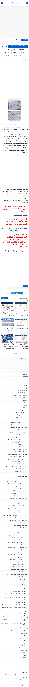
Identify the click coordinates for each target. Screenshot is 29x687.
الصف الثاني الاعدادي (22, 510)
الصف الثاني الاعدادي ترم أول (20, 517)
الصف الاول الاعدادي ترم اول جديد (19, 461)
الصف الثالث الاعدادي (22, 488)
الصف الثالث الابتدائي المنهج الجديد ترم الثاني (17, 481)
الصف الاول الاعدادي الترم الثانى (20, 449)
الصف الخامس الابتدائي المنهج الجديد (19, 539)
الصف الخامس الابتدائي (22, 532)
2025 (26, 378)
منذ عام (25, 310)
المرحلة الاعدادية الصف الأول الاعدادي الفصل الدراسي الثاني (15, 616)
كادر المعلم (24, 672)
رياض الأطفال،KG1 (23, 669)
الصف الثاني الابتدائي (22, 503)
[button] (21, 293)
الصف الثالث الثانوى (22, 500)
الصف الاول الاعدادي (22, 444)
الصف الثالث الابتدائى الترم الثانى (19, 478)
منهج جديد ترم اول (23, 679)
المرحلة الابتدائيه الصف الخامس (20, 602)
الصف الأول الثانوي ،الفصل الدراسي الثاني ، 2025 (16, 466)
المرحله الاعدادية (23, 638)
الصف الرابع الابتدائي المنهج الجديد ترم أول (17, 559)
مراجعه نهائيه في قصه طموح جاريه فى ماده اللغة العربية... (21, 346)
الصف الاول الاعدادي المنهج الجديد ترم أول (17, 454)
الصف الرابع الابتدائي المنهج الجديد (19, 552)
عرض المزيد (4, 298)
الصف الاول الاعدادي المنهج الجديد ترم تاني (17, 459)
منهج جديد (25, 677)
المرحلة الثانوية (23, 633)
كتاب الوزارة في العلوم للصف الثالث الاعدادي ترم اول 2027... (10, 39)
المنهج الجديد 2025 (23, 647)
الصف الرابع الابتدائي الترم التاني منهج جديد (17, 547)
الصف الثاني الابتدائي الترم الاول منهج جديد (17, 505)
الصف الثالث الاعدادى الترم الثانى (19, 490)
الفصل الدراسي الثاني (22, 584)
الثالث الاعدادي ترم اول (22, 415)
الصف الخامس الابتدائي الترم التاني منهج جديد (17, 535)
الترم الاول (25, 400)
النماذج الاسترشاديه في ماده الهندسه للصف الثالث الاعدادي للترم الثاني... (21, 330)
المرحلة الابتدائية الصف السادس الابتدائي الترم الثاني (15, 597)
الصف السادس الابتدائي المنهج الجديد (19, 571)
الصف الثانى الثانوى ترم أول (21, 527)
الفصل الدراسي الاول (22, 581)
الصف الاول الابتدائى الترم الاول (20, 437)
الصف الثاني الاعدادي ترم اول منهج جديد (18, 520)
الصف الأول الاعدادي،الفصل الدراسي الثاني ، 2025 (16, 464)
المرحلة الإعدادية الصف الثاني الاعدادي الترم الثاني (16, 630)
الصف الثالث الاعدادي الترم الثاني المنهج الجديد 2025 (18, 46)
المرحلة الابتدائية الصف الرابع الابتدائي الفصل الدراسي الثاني (15, 594)
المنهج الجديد (24, 645)
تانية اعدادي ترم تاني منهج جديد (20, 657)
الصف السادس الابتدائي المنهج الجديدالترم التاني (16, 576)
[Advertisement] (14, 22)
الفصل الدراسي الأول (22, 579)
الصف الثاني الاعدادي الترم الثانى (19, 513)
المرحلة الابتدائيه (23, 599)
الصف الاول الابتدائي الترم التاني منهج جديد (17, 439)
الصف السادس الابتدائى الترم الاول (19, 566)
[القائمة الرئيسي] (27, 3)
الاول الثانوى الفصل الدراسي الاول (19, 395)
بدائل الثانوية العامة (23, 652)
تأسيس (25, 655)
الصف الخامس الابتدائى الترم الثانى (19, 537)
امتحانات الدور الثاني (22, 650)
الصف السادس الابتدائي (22, 561)
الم (26, 586)
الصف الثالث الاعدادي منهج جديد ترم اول (18, 498)
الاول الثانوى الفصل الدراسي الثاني (19, 397)
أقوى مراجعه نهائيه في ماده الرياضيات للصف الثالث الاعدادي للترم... (8, 346)
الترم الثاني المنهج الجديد (21, 410)
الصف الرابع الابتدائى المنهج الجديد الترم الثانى (17, 557)
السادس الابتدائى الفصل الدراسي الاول (18, 432)
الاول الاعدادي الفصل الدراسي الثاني (19, 392)
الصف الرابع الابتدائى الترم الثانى (20, 549)
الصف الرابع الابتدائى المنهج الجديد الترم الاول (17, 554)
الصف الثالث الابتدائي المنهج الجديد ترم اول (17, 483)
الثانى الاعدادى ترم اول (22, 429)
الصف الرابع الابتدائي (22, 544)
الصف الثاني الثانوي (22, 522)
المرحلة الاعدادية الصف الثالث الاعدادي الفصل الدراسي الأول (15, 627)
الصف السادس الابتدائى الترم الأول (19, 564)
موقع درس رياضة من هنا (14, 251)
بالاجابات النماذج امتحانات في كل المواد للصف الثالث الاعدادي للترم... (21, 314)
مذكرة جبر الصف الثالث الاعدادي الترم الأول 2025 (16, 674)
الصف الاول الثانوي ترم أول (21, 468)
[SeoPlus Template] (22, 685)
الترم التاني (24, 405)
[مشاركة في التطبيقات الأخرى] (8, 293)
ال (26, 388)
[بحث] (2, 3)
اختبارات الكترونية (23, 385)
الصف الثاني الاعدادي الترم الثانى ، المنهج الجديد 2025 (15, 515)
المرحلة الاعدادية (23, 613)
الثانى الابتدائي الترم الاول (21, 417)
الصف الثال (24, 473)
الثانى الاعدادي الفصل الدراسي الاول (19, 422)
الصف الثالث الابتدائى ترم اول (20, 486)
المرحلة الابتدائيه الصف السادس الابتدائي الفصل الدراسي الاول (15, 608)
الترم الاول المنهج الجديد (21, 402)
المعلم (25, 643)
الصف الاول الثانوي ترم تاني (21, 471)
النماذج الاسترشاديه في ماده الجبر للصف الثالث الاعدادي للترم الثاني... (8, 314)
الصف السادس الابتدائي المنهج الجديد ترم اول (17, 574)
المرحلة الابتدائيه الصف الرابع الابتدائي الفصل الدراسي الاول (14, 604)
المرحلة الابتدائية (23, 588)
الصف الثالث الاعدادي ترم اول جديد (19, 495)
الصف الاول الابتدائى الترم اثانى (20, 434)
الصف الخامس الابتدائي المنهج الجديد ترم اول (17, 542)
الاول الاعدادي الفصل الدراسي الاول (19, 390)
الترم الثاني (24, 407)
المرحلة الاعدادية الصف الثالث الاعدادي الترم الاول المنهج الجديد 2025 (15, 620)
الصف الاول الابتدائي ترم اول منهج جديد (18, 441)
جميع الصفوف (24, 665)
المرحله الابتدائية (23, 635)
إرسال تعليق (23, 358)
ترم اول (25, 660)
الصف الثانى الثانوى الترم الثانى (20, 525)
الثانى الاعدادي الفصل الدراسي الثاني (19, 427)
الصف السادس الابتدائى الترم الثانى (19, 569)
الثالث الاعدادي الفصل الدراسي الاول (19, 412)
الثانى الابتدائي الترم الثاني (21, 419)
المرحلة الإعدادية (23, 611)
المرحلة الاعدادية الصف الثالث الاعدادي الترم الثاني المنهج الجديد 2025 (14, 624)
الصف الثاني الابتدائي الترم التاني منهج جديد (17, 508)
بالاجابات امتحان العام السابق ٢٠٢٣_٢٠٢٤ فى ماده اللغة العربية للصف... (8, 330)
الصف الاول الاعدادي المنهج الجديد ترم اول (17, 456)
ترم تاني (25, 662)
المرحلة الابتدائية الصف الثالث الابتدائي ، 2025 (17, 591)
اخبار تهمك (24, 383)
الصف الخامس (24, 530)
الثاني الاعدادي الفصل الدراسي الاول (19, 424)
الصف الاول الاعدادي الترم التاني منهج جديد (17, 446)
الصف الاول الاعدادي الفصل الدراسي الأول (17, 451)
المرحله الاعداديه (23, 640)
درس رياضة (14, 3)
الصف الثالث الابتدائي (22, 476)
